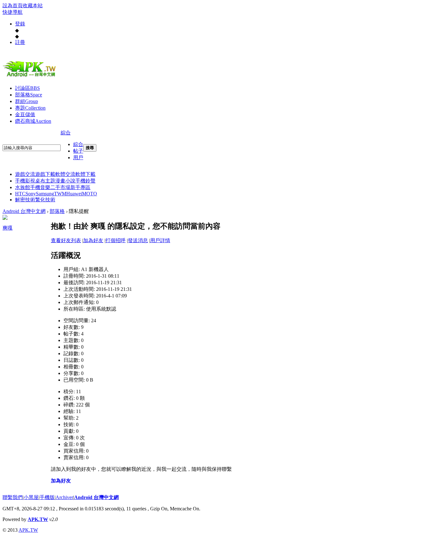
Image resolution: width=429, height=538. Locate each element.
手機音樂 (40, 187)
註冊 (20, 42)
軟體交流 (65, 174)
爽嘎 (8, 228)
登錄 (20, 23)
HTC (20, 193)
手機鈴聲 (85, 180)
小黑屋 (31, 497)
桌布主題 (45, 180)
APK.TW (38, 519)
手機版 (47, 497)
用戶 (78, 157)
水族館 (22, 187)
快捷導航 (13, 12)
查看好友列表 (66, 240)
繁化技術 (45, 199)
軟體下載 (85, 174)
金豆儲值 (25, 114)
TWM (60, 193)
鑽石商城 (33, 121)
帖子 (78, 151)
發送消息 (138, 240)
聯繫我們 (13, 497)
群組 (26, 101)
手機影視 (25, 180)
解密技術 (25, 199)
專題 (30, 108)
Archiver (64, 497)
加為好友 (93, 240)
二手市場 (60, 187)
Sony (30, 193)
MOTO (89, 193)
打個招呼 (116, 240)
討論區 (27, 88)
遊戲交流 (25, 174)
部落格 (28, 94)
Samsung (45, 193)
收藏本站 (33, 5)
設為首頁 (13, 5)
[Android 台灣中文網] (31, 76)
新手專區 (80, 187)
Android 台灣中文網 (24, 211)
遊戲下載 (45, 174)
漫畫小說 (65, 180)
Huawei (74, 193)
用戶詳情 (160, 240)
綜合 (66, 132)
